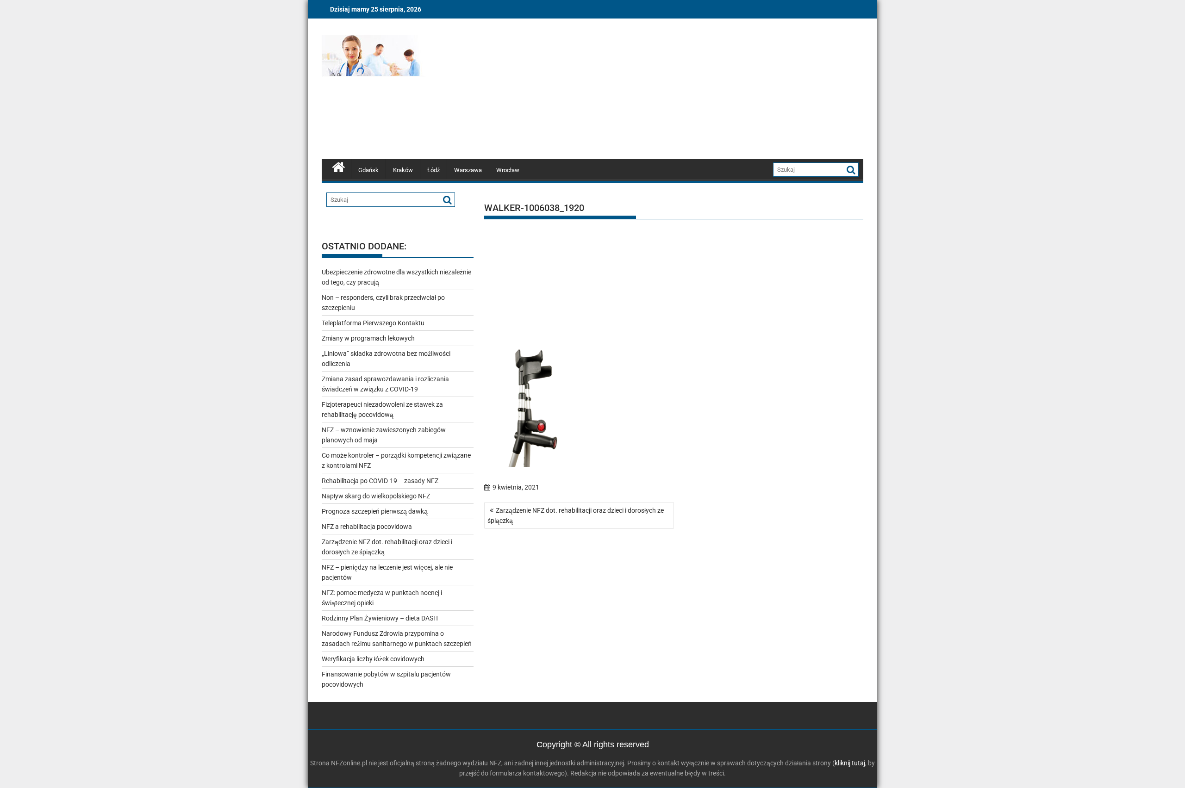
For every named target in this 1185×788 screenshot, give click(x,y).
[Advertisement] (679, 90)
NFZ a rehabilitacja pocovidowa (367, 526)
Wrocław (507, 170)
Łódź (433, 170)
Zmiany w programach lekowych (368, 338)
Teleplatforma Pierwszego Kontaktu (373, 323)
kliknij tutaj (850, 763)
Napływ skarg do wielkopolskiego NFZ (376, 496)
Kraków (403, 170)
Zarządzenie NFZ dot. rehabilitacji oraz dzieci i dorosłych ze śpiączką (575, 515)
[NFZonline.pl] (338, 166)
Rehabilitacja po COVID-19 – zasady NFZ (380, 480)
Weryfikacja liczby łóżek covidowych (373, 659)
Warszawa (468, 170)
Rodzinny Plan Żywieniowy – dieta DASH (380, 618)
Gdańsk (368, 170)
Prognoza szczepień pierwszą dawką (375, 511)
